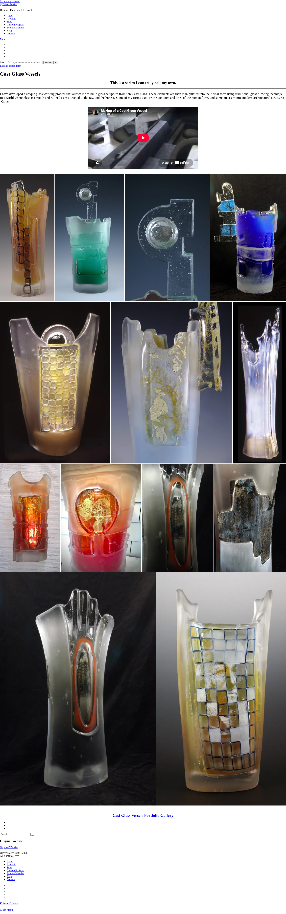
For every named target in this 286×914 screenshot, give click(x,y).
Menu (3, 39)
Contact (11, 33)
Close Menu (6, 909)
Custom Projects (15, 24)
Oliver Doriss (9, 903)
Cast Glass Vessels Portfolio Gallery (143, 815)
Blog (9, 30)
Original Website (9, 847)
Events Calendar (15, 27)
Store (9, 21)
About (10, 15)
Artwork (11, 18)
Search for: (5, 62)
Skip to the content (10, 1)
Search (48, 62)
